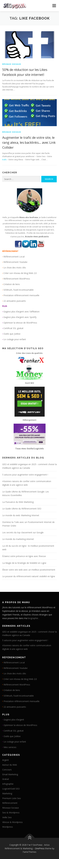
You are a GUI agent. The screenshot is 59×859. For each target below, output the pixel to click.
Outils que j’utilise (11, 333)
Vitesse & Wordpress (12, 822)
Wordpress (7, 826)
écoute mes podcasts (37, 236)
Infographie (7, 783)
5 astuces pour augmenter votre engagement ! (25, 474)
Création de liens (11, 284)
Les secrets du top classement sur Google (23, 532)
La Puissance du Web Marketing (18, 502)
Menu (53, 5)
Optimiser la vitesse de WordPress (20, 322)
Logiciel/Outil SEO (11, 788)
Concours (7, 769)
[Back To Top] (29, 837)
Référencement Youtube (15, 262)
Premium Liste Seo (11, 798)
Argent (5, 760)
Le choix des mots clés (14, 267)
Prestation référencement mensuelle (21, 295)
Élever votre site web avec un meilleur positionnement (28, 569)
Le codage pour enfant (14, 339)
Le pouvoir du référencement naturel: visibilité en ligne (28, 576)
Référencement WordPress (16, 278)
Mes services (10, 747)
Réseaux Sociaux (11, 64)
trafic (4, 159)
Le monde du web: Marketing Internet (20, 515)
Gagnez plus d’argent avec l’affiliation (21, 311)
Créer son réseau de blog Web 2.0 (20, 273)
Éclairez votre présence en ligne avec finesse (24, 556)
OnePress (39, 848)
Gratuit (5, 779)
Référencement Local (14, 256)
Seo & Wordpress (11, 812)
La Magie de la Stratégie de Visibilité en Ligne (24, 563)
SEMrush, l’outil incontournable (18, 289)
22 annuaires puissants (14, 300)
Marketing (7, 793)
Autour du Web (9, 764)
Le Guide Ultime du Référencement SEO (21, 508)
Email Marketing (10, 774)
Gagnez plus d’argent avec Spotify (19, 317)
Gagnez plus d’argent (14, 719)
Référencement (9, 802)
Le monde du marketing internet (18, 539)
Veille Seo (7, 817)
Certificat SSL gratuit (13, 328)
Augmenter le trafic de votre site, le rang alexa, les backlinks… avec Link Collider (29, 142)
